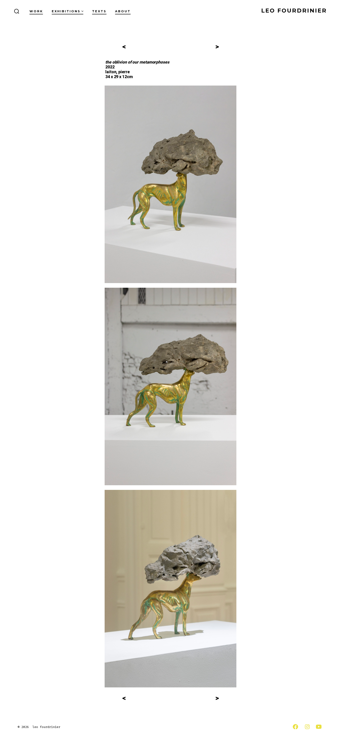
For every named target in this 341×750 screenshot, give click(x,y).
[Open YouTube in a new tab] (318, 727)
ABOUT (123, 11)
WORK (36, 11)
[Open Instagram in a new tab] (307, 727)
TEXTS (99, 11)
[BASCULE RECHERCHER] (16, 11)
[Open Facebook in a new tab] (295, 727)
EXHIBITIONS (66, 11)
